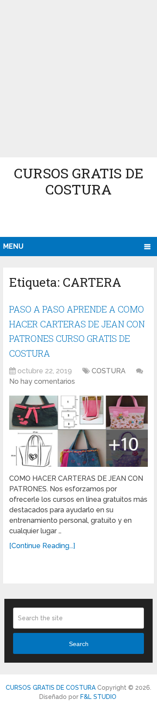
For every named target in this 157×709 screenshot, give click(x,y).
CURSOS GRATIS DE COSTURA (78, 180)
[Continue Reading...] (42, 546)
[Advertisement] (78, 78)
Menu (13, 246)
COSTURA (109, 371)
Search (79, 643)
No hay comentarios (42, 381)
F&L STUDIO (98, 696)
